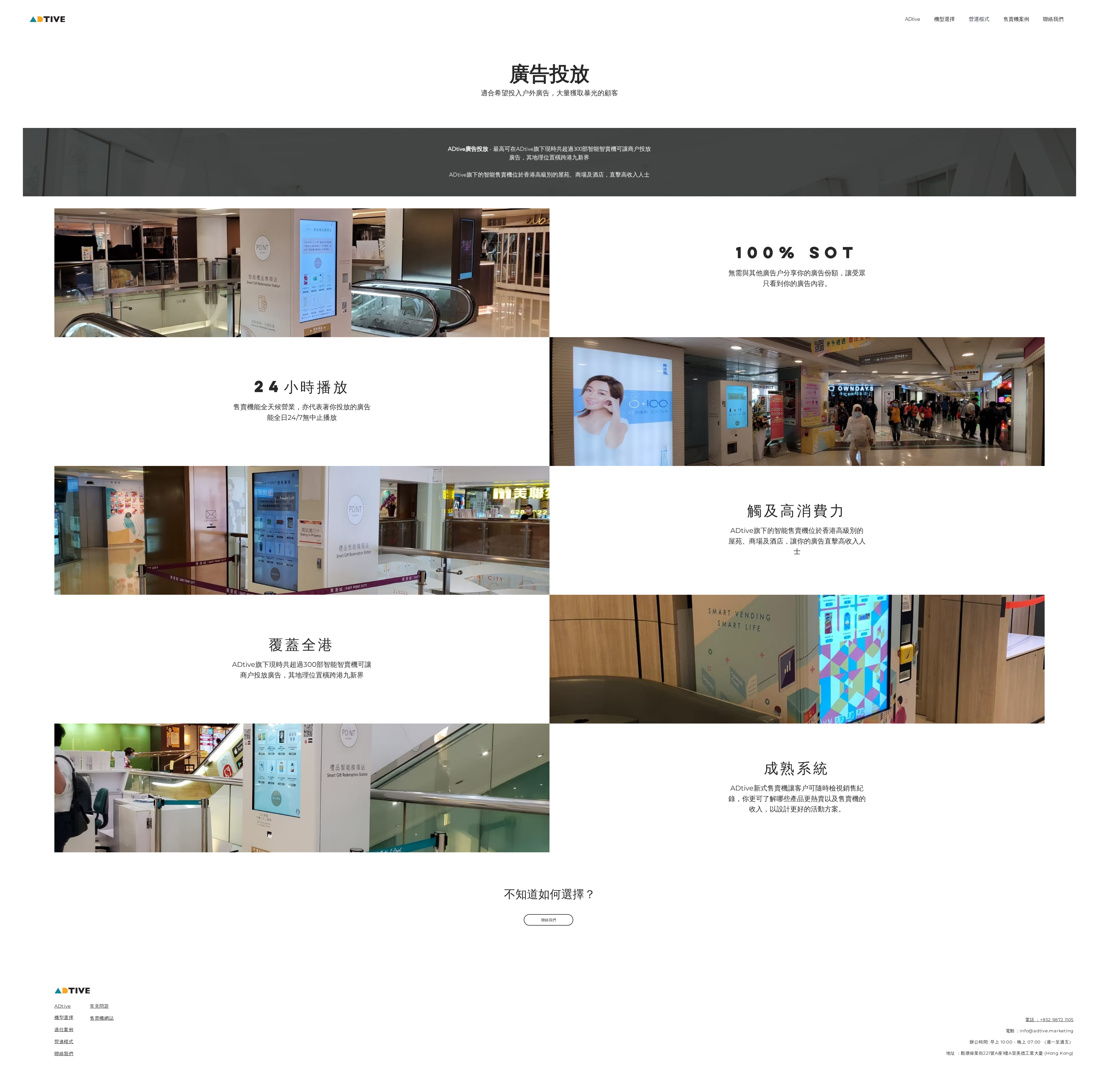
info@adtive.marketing (1047, 1030)
